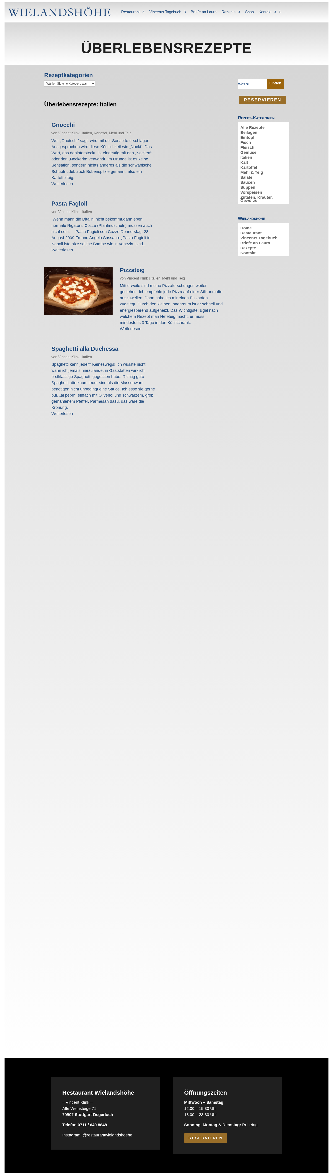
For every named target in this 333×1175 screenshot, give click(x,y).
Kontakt (265, 12)
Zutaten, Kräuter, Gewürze (256, 199)
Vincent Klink (69, 133)
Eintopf (247, 138)
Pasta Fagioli (69, 203)
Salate (246, 178)
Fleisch (247, 148)
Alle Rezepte (252, 128)
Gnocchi (63, 124)
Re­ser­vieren (262, 99)
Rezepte (229, 12)
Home (246, 228)
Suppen (247, 188)
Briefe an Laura (204, 12)
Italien (87, 133)
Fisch (245, 143)
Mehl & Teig (251, 173)
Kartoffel (100, 133)
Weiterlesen (62, 184)
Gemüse (248, 153)
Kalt (244, 163)
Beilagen (248, 133)
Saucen (247, 183)
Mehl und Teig (120, 133)
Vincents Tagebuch (165, 12)
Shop (249, 12)
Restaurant (130, 12)
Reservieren (205, 1138)
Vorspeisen (251, 193)
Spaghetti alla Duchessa (84, 348)
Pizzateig (132, 270)
